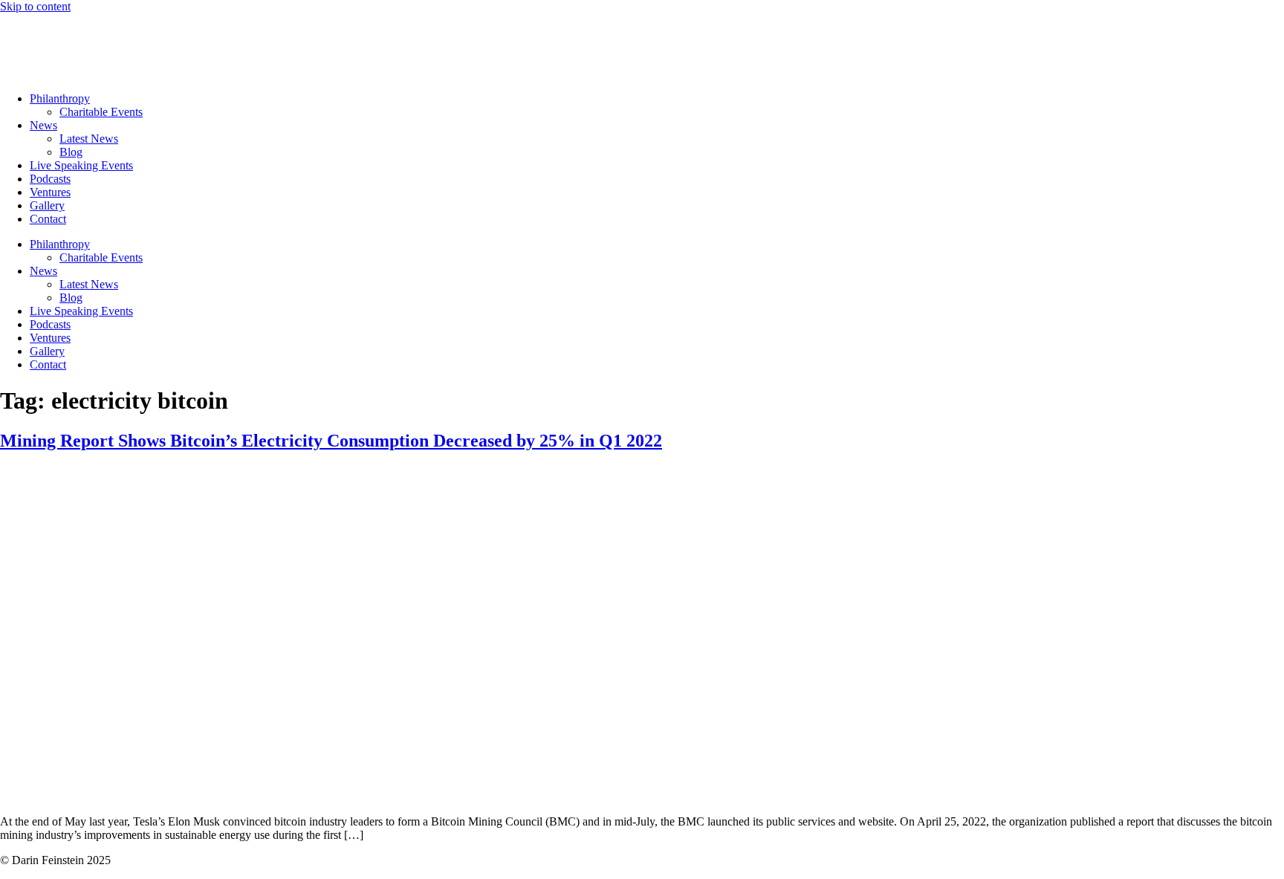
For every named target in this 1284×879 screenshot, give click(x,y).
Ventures (50, 192)
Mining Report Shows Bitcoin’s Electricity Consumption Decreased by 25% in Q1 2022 (331, 440)
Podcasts (50, 178)
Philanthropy (60, 98)
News (43, 125)
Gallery (47, 205)
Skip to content (35, 6)
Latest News (88, 138)
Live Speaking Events (81, 165)
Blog (70, 152)
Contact (48, 219)
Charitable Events (101, 112)
